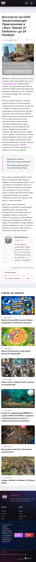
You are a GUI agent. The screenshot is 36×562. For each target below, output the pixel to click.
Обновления (22, 516)
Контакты (25, 554)
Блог (2, 519)
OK (19, 535)
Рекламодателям (16, 554)
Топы (20, 513)
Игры (20, 519)
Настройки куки (5, 554)
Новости (3, 511)
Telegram (18, 240)
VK (22, 240)
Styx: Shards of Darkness (13, 278)
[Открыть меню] (31, 3)
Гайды (21, 511)
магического (15, 145)
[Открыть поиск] (26, 3)
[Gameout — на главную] (3, 3)
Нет (29, 535)
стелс (22, 78)
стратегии (14, 217)
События (3, 513)
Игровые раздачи (10, 272)
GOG (31, 78)
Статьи (3, 516)
